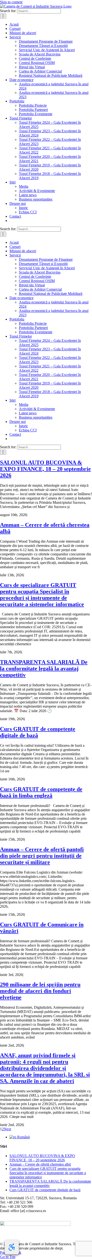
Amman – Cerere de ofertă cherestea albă (40, 1164)
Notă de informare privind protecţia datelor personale (39, 1219)
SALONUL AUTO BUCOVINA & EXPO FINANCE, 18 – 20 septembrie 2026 (45, 468)
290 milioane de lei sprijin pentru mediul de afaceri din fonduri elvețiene (40, 990)
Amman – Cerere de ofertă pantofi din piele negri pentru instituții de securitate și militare (42, 855)
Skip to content (11, 2)
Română (23, 1137)
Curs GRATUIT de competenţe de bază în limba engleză (41, 792)
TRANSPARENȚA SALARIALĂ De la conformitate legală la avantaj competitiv (44, 668)
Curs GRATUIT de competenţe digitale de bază (37, 732)
